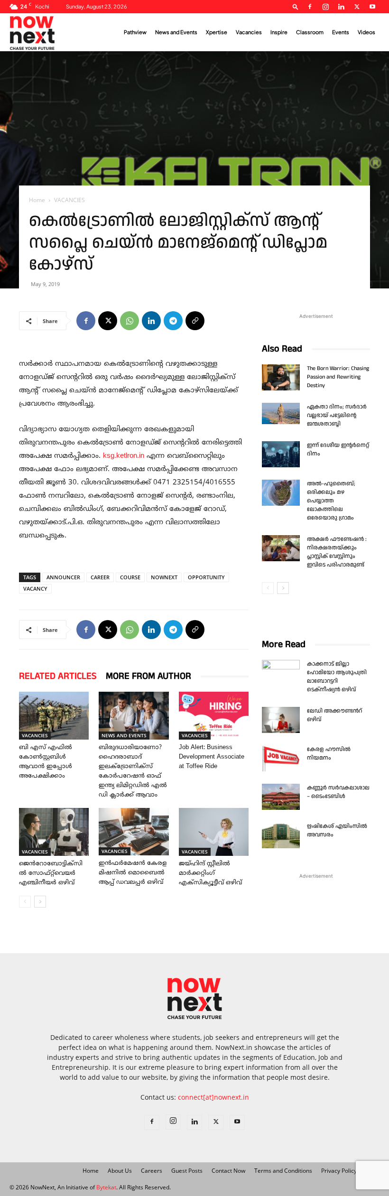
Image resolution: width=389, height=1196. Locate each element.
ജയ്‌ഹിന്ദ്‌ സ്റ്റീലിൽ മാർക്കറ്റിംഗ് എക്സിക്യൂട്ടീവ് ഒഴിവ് (210, 873)
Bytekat (106, 1187)
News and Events (176, 32)
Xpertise (216, 32)
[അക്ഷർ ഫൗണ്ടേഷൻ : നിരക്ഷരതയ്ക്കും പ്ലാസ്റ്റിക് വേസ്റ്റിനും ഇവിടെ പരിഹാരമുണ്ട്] (281, 548)
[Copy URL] (194, 320)
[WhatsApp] (129, 320)
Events (340, 32)
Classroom (310, 32)
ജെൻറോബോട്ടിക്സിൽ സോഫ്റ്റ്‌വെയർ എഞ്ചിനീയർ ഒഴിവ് (51, 873)
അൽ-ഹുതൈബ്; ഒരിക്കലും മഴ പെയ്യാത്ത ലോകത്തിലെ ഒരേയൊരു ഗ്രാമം (331, 501)
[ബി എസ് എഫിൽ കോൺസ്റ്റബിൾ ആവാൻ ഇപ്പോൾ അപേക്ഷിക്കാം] (54, 716)
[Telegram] (173, 320)
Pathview (135, 32)
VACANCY (35, 588)
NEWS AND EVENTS (124, 735)
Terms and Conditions (283, 1171)
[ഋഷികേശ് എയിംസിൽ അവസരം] (281, 835)
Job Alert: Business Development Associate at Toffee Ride (211, 757)
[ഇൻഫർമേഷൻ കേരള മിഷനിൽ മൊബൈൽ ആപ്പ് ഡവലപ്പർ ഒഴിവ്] (133, 832)
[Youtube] (372, 6)
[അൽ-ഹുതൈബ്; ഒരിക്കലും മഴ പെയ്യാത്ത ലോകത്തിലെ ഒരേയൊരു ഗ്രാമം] (281, 493)
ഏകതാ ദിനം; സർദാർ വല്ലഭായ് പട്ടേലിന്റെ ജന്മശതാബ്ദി (337, 415)
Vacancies (249, 32)
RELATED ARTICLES (57, 676)
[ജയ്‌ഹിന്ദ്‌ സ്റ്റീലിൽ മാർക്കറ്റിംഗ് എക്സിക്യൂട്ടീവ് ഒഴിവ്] (214, 832)
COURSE (130, 577)
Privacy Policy (339, 1171)
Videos (366, 32)
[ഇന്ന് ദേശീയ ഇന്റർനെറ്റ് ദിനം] (281, 454)
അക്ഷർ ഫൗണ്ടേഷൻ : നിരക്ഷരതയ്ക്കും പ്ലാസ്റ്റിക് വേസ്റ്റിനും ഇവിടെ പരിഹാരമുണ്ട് (337, 552)
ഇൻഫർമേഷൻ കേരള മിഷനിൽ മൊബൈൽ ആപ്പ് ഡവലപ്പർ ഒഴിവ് (133, 873)
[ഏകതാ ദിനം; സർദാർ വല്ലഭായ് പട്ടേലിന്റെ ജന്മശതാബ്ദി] (281, 413)
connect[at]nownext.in (213, 1097)
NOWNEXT (164, 577)
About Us (120, 1171)
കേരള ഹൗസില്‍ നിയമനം (329, 753)
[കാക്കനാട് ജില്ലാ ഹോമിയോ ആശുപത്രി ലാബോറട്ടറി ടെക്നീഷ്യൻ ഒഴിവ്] (281, 673)
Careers (151, 1171)
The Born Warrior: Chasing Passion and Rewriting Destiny (338, 376)
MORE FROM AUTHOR (148, 676)
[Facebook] (310, 6)
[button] (295, 6)
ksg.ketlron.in (123, 456)
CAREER (100, 577)
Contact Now (228, 1171)
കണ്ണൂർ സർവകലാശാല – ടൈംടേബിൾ (338, 792)
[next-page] (40, 902)
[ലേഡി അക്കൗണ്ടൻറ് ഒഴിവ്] (281, 720)
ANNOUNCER (63, 577)
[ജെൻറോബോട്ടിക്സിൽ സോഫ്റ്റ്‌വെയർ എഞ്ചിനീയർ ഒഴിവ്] (54, 832)
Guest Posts (187, 1171)
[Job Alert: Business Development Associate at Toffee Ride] (214, 716)
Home (37, 200)
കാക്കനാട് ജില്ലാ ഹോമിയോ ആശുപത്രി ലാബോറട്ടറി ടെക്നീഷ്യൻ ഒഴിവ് (337, 677)
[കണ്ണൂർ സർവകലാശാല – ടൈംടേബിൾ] (281, 797)
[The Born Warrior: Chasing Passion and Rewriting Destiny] (281, 377)
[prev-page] (25, 902)
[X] (357, 6)
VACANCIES (35, 735)
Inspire (278, 32)
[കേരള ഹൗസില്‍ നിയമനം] (281, 758)
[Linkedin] (341, 6)
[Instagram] (325, 6)
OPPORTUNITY (206, 577)
